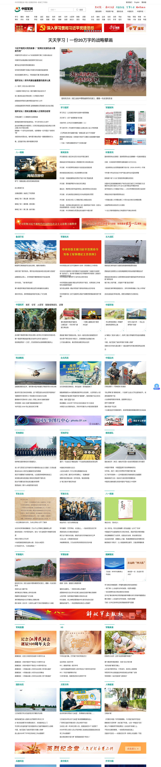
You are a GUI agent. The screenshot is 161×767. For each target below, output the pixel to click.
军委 (35, 17)
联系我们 (129, 2)
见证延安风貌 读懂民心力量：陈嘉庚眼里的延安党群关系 (124, 539)
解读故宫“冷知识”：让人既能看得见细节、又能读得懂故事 (124, 542)
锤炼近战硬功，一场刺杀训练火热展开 (73, 589)
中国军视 (140, 11)
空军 (65, 17)
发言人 (72, 19)
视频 (41, 19)
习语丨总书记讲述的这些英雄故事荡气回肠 (119, 602)
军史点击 (20, 493)
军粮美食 (109, 627)
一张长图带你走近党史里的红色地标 (117, 592)
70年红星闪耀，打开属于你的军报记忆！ (74, 656)
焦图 (27, 17)
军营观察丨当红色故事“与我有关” (116, 676)
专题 (144, 19)
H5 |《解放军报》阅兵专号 (69, 665)
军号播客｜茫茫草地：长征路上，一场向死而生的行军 (78, 528)
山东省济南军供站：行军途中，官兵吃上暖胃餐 (121, 669)
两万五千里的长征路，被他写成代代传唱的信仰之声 (77, 535)
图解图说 (109, 554)
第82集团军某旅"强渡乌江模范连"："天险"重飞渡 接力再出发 (69, 324)
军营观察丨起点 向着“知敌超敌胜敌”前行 (28, 403)
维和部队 (109, 432)
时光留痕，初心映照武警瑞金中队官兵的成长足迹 (76, 599)
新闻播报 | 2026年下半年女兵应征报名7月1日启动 (77, 403)
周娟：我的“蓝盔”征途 (67, 399)
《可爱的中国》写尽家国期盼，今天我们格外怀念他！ (123, 719)
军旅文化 (65, 493)
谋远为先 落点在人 (111, 522)
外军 (114, 19)
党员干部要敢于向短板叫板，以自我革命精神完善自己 (33, 474)
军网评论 (65, 432)
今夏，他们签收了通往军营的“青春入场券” (119, 342)
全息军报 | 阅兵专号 (66, 662)
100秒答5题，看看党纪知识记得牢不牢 (73, 676)
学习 (16, 17)
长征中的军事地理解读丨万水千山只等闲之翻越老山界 (33, 528)
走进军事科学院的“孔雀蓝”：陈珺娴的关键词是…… (77, 713)
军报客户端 (109, 11)
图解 (59, 19)
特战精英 (20, 357)
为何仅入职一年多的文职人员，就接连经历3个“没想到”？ (79, 726)
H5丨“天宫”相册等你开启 (68, 672)
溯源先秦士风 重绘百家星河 (69, 532)
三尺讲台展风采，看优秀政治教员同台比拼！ (75, 342)
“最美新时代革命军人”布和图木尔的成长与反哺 (31, 396)
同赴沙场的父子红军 (22, 539)
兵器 (103, 19)
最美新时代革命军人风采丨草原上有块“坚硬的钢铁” (32, 399)
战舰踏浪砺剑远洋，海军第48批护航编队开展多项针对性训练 (35, 386)
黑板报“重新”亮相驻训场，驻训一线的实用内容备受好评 (79, 335)
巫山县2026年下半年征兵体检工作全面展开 (29, 733)
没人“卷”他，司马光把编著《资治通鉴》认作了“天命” (123, 528)
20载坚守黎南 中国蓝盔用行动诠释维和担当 (120, 467)
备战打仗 (20, 236)
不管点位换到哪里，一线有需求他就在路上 (119, 730)
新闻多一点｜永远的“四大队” (136, 572)
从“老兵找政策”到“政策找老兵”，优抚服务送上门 (31, 723)
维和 (98, 17)
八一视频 (20, 152)
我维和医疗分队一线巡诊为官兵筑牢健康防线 (120, 478)
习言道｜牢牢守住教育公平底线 (114, 572)
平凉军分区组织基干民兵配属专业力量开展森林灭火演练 (34, 726)
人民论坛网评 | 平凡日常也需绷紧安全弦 (73, 471)
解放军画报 (110, 7)
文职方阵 (65, 684)
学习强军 (65, 107)
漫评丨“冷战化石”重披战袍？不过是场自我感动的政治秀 (79, 461)
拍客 (65, 19)
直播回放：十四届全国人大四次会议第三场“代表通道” (33, 676)
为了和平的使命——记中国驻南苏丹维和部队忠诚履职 (123, 474)
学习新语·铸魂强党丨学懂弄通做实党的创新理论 (121, 585)
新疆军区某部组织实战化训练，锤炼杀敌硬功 (30, 265)
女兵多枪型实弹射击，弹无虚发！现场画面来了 (76, 386)
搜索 (81, 10)
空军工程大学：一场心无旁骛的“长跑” (136, 323)
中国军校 (109, 304)
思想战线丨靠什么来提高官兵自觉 (26, 485)
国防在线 (120, 11)
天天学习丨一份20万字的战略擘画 (80, 40)
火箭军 (72, 17)
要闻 (22, 17)
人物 (134, 19)
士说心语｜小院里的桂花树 (69, 539)
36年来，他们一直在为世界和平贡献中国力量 (120, 471)
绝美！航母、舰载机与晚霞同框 (70, 583)
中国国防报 (120, 7)
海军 (59, 17)
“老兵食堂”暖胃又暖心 (112, 665)
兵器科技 (20, 761)
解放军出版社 (141, 7)
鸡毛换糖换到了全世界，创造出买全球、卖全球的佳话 (123, 535)
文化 (92, 19)
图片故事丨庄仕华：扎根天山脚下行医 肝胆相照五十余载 (34, 603)
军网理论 (20, 432)
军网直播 (20, 627)
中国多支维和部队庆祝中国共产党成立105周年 (120, 481)
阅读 (98, 19)
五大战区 (109, 236)
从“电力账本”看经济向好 (68, 481)
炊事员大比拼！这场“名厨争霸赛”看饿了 (118, 656)
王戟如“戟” (108, 713)
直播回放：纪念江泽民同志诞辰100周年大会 (30, 656)
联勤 (78, 17)
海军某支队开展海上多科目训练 (25, 592)
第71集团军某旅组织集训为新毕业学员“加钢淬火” (31, 339)
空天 (109, 19)
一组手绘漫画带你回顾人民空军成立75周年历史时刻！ (78, 669)
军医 (134, 17)
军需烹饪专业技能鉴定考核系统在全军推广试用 (121, 672)
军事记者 (131, 7)
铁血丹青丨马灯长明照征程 (69, 522)
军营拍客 (65, 554)
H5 (145, 17)
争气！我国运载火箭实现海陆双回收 (27, 181)
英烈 (78, 19)
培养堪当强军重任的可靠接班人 (25, 461)
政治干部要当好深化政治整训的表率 (27, 481)
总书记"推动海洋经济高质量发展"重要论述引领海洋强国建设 (125, 595)
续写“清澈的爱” (110, 403)
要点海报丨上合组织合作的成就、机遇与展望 (120, 599)
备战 (47, 17)
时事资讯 (109, 152)
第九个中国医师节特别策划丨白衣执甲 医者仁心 (121, 726)
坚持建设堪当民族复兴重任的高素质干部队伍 (30, 478)
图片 (53, 19)
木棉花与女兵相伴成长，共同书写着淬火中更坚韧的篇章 (79, 406)
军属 (129, 17)
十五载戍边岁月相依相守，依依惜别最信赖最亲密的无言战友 (125, 410)
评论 (22, 19)
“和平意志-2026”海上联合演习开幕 (26, 406)
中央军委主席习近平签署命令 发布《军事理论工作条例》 (79, 265)
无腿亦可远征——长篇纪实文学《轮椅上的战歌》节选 (123, 733)
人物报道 (109, 684)
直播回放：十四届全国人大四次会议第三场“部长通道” (33, 669)
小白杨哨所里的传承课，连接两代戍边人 (118, 399)
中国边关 (109, 357)
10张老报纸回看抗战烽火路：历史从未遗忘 (29, 542)
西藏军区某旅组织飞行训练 (24, 596)
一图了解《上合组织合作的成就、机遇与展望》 (121, 588)
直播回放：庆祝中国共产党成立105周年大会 (30, 662)
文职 (114, 17)
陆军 (53, 17)
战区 (41, 17)
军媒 (139, 17)
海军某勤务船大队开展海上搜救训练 (27, 599)
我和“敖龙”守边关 (110, 406)
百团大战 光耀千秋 (21, 589)
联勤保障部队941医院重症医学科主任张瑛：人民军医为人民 (80, 392)
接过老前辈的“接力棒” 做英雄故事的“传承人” (75, 737)
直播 (47, 19)
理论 (16, 19)
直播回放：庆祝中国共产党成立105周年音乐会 (31, 665)
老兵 (120, 19)
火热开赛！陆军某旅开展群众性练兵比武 (73, 596)
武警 (84, 17)
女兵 (92, 17)
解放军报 (99, 7)
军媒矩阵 (109, 107)
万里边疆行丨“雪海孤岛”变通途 (115, 386)
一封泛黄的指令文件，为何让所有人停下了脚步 (31, 522)
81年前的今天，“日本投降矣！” (25, 546)
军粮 (129, 19)
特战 (84, 19)
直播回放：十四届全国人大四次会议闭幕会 (29, 672)
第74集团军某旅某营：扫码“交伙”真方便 (118, 662)
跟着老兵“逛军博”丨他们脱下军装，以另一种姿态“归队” (123, 723)
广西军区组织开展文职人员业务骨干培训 (73, 723)
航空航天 (65, 761)
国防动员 (20, 684)
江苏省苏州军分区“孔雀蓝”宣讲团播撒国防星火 (75, 719)
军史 (120, 17)
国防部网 (98, 11)
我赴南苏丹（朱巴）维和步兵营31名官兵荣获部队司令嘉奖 (125, 461)
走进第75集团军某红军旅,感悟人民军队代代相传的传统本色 (35, 335)
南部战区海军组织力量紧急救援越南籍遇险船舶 (121, 265)
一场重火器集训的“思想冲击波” (91, 323)
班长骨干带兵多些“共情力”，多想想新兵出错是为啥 (77, 339)
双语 (139, 19)
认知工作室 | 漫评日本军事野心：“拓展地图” (75, 474)
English (136, 2)
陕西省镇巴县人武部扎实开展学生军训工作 (29, 719)
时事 (27, 19)
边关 (103, 17)
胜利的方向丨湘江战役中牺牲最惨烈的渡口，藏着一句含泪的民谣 (35, 584)
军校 (35, 19)
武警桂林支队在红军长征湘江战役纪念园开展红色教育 (78, 592)
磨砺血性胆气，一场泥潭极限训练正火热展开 (75, 603)
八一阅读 (109, 493)
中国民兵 (130, 11)
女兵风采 (65, 357)
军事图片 (20, 554)
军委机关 (65, 236)
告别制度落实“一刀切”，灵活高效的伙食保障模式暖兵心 (34, 342)
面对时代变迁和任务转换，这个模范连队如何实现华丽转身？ (35, 392)
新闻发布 (65, 152)
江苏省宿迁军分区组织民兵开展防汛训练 (28, 713)
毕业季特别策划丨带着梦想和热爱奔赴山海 (114, 323)
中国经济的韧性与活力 (67, 467)
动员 (109, 17)
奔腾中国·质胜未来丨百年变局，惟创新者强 (74, 478)
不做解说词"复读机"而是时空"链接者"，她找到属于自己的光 (80, 396)
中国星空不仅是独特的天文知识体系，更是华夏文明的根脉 (124, 532)
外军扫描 (109, 761)
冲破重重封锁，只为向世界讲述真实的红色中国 (76, 542)
